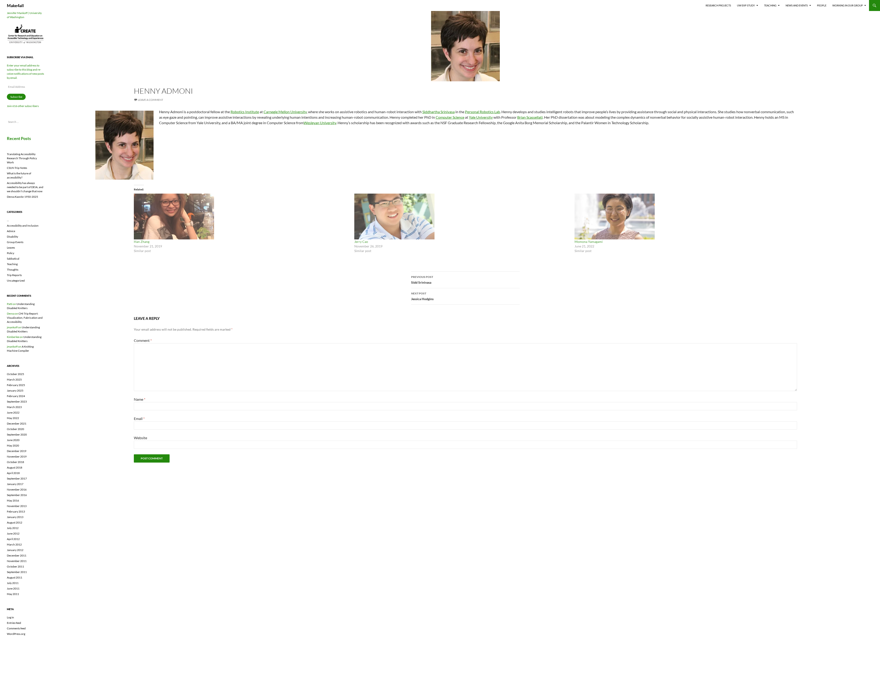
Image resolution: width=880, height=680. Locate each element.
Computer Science (450, 117)
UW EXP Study (746, 5)
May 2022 (13, 418)
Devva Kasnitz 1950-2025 (22, 196)
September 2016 (17, 495)
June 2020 (13, 440)
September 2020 (17, 434)
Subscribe (16, 97)
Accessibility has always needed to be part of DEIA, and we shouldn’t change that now (25, 187)
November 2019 (17, 456)
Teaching (770, 5)
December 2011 (16, 555)
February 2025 (16, 385)
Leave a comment (150, 99)
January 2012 (15, 550)
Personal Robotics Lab (482, 112)
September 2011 (17, 572)
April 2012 (13, 539)
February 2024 (16, 396)
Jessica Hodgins (422, 296)
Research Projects (718, 5)
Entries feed (14, 623)
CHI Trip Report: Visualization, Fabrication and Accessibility (25, 318)
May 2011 (13, 594)
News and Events (797, 5)
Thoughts (12, 269)
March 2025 (14, 379)
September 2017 (17, 478)
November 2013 (17, 506)
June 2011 (13, 588)
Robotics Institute (245, 112)
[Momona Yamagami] (682, 216)
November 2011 (17, 561)
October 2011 (15, 566)
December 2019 (16, 451)
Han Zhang (141, 242)
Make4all (15, 5)
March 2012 (14, 544)
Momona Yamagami (589, 242)
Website (140, 438)
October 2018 (15, 462)
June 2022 (13, 412)
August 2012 (14, 522)
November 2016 (17, 489)
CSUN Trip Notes (17, 168)
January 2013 (15, 517)
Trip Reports (14, 275)
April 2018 (13, 473)
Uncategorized (16, 280)
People (821, 5)
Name (139, 399)
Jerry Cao (361, 242)
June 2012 (13, 533)
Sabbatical (13, 258)
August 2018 (14, 467)
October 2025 (15, 374)
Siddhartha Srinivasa (438, 112)
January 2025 (15, 390)
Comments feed (16, 628)
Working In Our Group (847, 5)
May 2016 (13, 500)
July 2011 (13, 583)
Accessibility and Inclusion (22, 225)
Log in (10, 617)
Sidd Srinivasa (422, 279)
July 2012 (13, 528)
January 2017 (15, 484)
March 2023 (14, 407)
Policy (10, 253)
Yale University (481, 117)
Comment (143, 340)
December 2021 (16, 423)
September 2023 (17, 401)
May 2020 (13, 445)
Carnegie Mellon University (285, 112)
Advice (11, 231)
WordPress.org (16, 634)
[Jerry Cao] (462, 216)
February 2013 (16, 511)
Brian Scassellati (530, 117)
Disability (12, 236)
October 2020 (15, 429)
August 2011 (14, 577)
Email (139, 418)
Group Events (15, 242)
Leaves (11, 247)
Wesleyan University (320, 123)
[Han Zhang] (242, 216)
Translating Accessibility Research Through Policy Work (22, 158)
